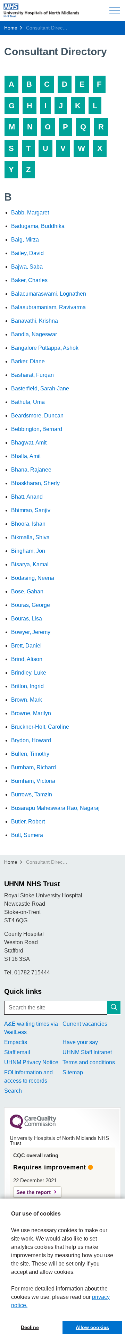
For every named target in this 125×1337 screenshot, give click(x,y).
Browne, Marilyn (31, 713)
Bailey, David (27, 253)
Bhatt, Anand (27, 497)
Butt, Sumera (27, 835)
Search (13, 1091)
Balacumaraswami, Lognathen (48, 294)
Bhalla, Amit (26, 456)
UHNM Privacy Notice (31, 1062)
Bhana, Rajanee (31, 470)
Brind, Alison (26, 659)
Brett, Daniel (26, 646)
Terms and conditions (88, 1062)
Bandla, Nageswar (34, 334)
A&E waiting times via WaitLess (31, 1028)
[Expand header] (114, 10)
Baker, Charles (29, 280)
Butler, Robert (28, 821)
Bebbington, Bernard (36, 429)
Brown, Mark (26, 700)
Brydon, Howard (31, 740)
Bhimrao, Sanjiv (30, 510)
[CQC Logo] (33, 1127)
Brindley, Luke (28, 673)
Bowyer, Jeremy (30, 632)
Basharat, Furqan (32, 375)
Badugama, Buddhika (38, 226)
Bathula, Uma (28, 402)
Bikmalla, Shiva (30, 537)
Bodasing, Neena (32, 578)
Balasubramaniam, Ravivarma (48, 307)
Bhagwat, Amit (29, 443)
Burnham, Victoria (33, 781)
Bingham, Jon (28, 551)
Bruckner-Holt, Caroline (40, 727)
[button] (114, 1008)
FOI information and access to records (28, 1076)
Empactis (15, 1042)
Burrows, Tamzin (31, 794)
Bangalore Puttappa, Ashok (44, 348)
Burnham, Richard (33, 767)
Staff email (17, 1052)
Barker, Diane (28, 361)
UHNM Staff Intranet (87, 1052)
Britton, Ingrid (27, 686)
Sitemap (72, 1072)
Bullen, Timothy (30, 754)
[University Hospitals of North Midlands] (41, 10)
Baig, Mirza (25, 240)
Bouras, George (30, 605)
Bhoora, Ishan (28, 524)
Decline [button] (30, 1327)
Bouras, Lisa (26, 618)
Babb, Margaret (30, 212)
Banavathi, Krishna (34, 321)
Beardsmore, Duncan (37, 415)
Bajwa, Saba (27, 267)
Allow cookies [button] (92, 1327)
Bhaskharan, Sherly (35, 483)
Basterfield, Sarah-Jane (40, 388)
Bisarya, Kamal (30, 564)
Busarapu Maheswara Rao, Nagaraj (55, 808)
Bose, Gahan (27, 591)
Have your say (80, 1042)
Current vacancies (84, 1024)
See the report (33, 1192)
